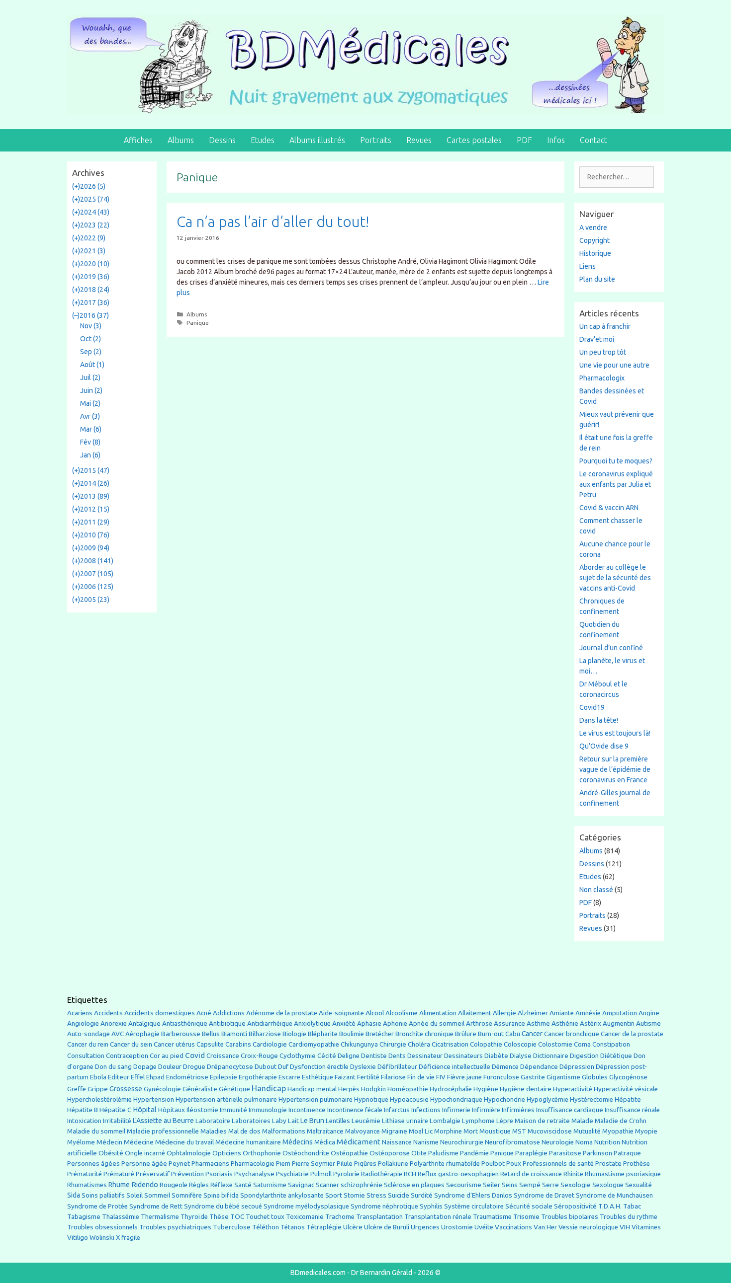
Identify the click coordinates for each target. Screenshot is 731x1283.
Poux (513, 1163)
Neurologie (558, 1142)
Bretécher (380, 1034)
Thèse (219, 1216)
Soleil (134, 1195)
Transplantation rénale (437, 1216)
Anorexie (113, 1023)
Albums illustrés (317, 140)
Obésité (110, 1153)
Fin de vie (421, 1077)
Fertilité (368, 1077)
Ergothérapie (258, 1077)
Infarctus (397, 1110)
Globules (595, 1077)
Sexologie (575, 1185)
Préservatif (153, 1174)
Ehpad (155, 1077)
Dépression (576, 1066)
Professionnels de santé (558, 1163)
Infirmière (486, 1110)
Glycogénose (628, 1077)
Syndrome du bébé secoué (223, 1206)
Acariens (79, 1013)
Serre (550, 1185)
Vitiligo (77, 1237)
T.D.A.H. (610, 1206)
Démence (505, 1066)
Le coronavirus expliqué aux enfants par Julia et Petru (616, 484)
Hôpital (145, 1110)
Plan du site (597, 279)
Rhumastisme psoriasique (623, 1174)
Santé (243, 1185)
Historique (595, 253)
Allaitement (474, 1013)
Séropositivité (575, 1206)
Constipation (611, 1044)
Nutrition (607, 1142)
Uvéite (483, 1227)
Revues (419, 140)
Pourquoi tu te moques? (615, 461)
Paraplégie (531, 1153)
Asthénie (564, 1023)
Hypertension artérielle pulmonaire (226, 1099)
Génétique (234, 1089)
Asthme (538, 1023)
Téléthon (265, 1227)
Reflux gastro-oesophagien (458, 1174)
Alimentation (438, 1013)
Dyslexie (363, 1066)
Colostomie (555, 1044)
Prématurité (84, 1174)
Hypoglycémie (547, 1099)
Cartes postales (474, 140)
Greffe (76, 1089)
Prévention (187, 1174)
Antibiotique (227, 1023)
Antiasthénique (184, 1023)
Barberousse (180, 1034)
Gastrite (533, 1077)
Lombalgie (445, 1121)
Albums (181, 140)
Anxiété (344, 1023)
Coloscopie (520, 1044)
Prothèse (636, 1163)
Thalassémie (120, 1216)
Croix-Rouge (259, 1055)
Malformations (283, 1131)
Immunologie (268, 1110)
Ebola (98, 1077)
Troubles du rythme (628, 1216)
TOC (237, 1216)
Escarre (289, 1077)
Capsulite (210, 1044)
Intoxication (84, 1121)
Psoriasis (219, 1174)
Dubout (265, 1066)
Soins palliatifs (103, 1195)
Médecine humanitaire (248, 1142)
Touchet (258, 1216)
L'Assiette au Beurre (163, 1121)
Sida (73, 1195)
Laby (279, 1121)
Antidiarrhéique (269, 1023)
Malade (582, 1121)
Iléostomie (202, 1110)
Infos (556, 140)
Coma (582, 1044)
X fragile (128, 1237)
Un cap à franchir (605, 326)
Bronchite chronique (424, 1034)
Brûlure (465, 1034)
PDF (524, 140)
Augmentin (619, 1023)
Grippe (98, 1089)
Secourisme (463, 1185)
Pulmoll (321, 1174)
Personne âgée (144, 1163)
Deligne (349, 1055)
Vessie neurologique (588, 1227)
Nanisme (426, 1142)
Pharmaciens (210, 1163)
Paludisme (443, 1153)
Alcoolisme (401, 1013)
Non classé (596, 890)
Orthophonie (262, 1153)
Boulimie (351, 1034)
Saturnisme (269, 1185)
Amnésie (588, 1013)
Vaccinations (513, 1227)
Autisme (648, 1023)
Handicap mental (312, 1089)
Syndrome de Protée (97, 1206)
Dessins (222, 140)
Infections (426, 1110)
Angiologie (83, 1023)
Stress (376, 1195)
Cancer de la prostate (632, 1034)
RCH (410, 1174)
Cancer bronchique (571, 1034)
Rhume (119, 1185)
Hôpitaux (171, 1110)
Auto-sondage (88, 1034)
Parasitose (565, 1153)
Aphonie (395, 1023)
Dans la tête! (598, 720)
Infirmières (518, 1110)
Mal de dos (244, 1131)
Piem (283, 1163)
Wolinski (102, 1237)
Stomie (354, 1195)
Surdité (422, 1195)
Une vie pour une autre (614, 365)
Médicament (358, 1141)
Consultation (85, 1055)
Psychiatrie (292, 1174)
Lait (293, 1121)
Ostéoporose (389, 1153)
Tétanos (292, 1227)
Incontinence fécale (354, 1110)
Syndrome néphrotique (384, 1206)
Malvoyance (362, 1131)
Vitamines (646, 1227)
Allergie (504, 1013)
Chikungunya (359, 1044)
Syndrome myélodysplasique (306, 1206)
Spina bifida (221, 1195)
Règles (199, 1185)
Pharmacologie (252, 1163)
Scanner (327, 1185)
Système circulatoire (474, 1206)
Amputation (619, 1013)
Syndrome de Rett (156, 1206)
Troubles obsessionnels (102, 1227)
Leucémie (366, 1121)
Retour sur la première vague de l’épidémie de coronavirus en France (614, 769)
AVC (117, 1034)
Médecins (297, 1141)
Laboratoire (212, 1121)
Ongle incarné (145, 1153)
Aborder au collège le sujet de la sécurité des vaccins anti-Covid (615, 577)
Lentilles (338, 1121)
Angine (649, 1013)
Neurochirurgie (461, 1142)
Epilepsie (223, 1077)
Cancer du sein (131, 1044)
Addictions (229, 1013)
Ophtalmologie (189, 1153)
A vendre (593, 227)
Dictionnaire (550, 1055)
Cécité (326, 1055)
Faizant (345, 1077)
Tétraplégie (324, 1227)
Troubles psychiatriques (175, 1227)
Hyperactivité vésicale (626, 1089)
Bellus (211, 1034)
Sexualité (638, 1185)
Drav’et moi (596, 339)
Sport (333, 1195)
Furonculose (501, 1077)
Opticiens (226, 1153)
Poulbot (493, 1163)
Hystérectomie (591, 1099)
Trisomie (526, 1216)
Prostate (608, 1163)
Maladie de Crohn (620, 1121)
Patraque (627, 1153)
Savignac (301, 1185)
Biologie (294, 1034)
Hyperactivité (572, 1089)
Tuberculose (232, 1227)
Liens (587, 266)
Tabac (632, 1206)
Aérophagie (142, 1034)
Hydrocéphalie (451, 1089)
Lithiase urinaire (405, 1121)
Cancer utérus (174, 1044)
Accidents (108, 1013)
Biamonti (234, 1034)
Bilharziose (265, 1034)
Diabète (496, 1055)
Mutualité (587, 1131)
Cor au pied (166, 1055)
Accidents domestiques (159, 1013)
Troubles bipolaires (569, 1216)
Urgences (425, 1227)
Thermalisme (160, 1216)
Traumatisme (492, 1216)
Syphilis (431, 1206)
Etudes (262, 140)
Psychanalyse (254, 1174)
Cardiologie (270, 1044)
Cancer (532, 1034)
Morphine (448, 1131)
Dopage (145, 1066)
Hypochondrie (504, 1099)
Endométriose (187, 1077)
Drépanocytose (230, 1066)
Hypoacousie (409, 1099)
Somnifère (187, 1195)
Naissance (397, 1142)
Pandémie (474, 1153)
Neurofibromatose (512, 1142)
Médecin (109, 1142)
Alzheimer (533, 1013)
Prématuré (118, 1174)
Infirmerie (456, 1110)
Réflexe (221, 1185)
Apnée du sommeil (436, 1023)
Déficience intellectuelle (454, 1066)
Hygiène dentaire (525, 1089)
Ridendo (144, 1184)
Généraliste (200, 1089)
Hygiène (485, 1089)
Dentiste (374, 1055)
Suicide (398, 1195)
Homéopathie (407, 1089)
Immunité (233, 1110)
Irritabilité (117, 1121)
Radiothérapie (381, 1174)
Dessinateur (425, 1055)
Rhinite (573, 1174)
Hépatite (628, 1099)
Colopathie (486, 1044)
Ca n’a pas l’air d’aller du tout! (273, 221)
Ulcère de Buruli (386, 1227)
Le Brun (312, 1121)
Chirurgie (392, 1044)
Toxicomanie (305, 1216)
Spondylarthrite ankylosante (282, 1195)
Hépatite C (115, 1110)
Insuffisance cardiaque (569, 1110)
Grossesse (125, 1089)
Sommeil (157, 1195)
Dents (397, 1055)
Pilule (345, 1163)
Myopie (646, 1131)
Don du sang (113, 1066)
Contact (593, 140)
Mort (470, 1131)
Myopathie (618, 1131)
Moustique (495, 1131)
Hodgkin (373, 1089)
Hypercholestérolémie (99, 1099)
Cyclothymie (297, 1055)
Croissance (222, 1055)
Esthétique (317, 1077)
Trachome (340, 1216)
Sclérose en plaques (414, 1185)
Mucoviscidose (550, 1131)
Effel (138, 1077)
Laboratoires (251, 1121)
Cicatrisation (450, 1044)
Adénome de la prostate (281, 1013)
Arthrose (479, 1023)
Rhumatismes (87, 1185)
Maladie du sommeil (96, 1131)
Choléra (419, 1044)
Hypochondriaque (456, 1099)
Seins (510, 1185)
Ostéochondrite (305, 1153)
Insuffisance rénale (632, 1110)
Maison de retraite (542, 1121)
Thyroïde (194, 1216)
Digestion (584, 1055)
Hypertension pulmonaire (315, 1099)
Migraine (394, 1131)
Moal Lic (421, 1131)
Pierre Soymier (313, 1163)
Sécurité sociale (528, 1206)
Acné (203, 1013)
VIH (625, 1227)
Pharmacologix (602, 378)
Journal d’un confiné (611, 648)
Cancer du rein (87, 1044)
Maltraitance (325, 1131)
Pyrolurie (346, 1174)
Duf (283, 1066)
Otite (419, 1153)
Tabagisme (83, 1216)
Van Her (545, 1227)
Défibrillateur (397, 1066)
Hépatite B (82, 1110)
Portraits (375, 140)
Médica (324, 1142)
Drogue (194, 1066)
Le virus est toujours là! (614, 733)
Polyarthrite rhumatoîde (445, 1163)
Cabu (512, 1034)
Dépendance (539, 1066)
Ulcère (353, 1227)
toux (277, 1216)
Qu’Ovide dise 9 (604, 746)
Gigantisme (563, 1077)
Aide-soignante (341, 1013)
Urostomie (457, 1227)
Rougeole (173, 1185)
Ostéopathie (349, 1153)
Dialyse (521, 1055)
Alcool (375, 1013)
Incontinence (307, 1110)
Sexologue (608, 1185)
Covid (195, 1055)
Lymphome (478, 1121)
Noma (584, 1142)
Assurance (509, 1023)
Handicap (269, 1088)
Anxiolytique (312, 1023)
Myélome (81, 1142)
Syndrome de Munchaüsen (614, 1195)
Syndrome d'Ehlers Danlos (473, 1195)
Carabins (238, 1044)
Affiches (138, 140)
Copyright (594, 240)
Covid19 (592, 707)
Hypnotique (371, 1099)
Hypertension (153, 1099)
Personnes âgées (93, 1163)
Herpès (349, 1089)
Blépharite (323, 1034)
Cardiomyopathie (313, 1044)
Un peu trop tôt (602, 352)
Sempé (530, 1185)
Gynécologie (162, 1089)
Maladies (213, 1131)
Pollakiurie (393, 1163)
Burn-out (491, 1034)
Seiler (491, 1185)
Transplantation (379, 1216)
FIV (441, 1077)
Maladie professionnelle (163, 1131)
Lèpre (504, 1121)
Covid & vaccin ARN (609, 508)
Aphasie (369, 1023)
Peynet (179, 1163)
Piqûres (365, 1163)
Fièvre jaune (464, 1077)
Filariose (393, 1077)
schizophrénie (361, 1185)
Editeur (118, 1077)
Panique (197, 322)
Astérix (590, 1023)
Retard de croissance (531, 1174)
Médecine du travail (184, 1142)
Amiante (561, 1013)
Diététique (616, 1055)
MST (519, 1131)
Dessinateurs (463, 1055)
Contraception (127, 1055)
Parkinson (597, 1153)
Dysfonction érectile (319, 1066)
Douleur (170, 1066)
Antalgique (144, 1023)
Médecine (139, 1142)
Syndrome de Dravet (544, 1195)
